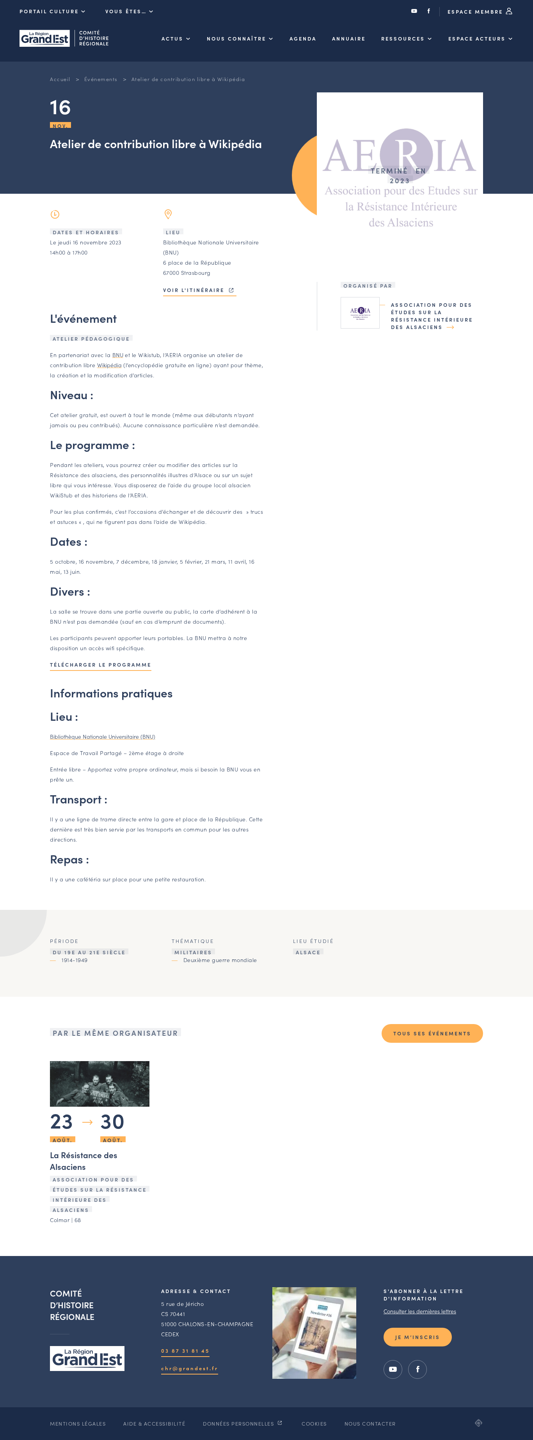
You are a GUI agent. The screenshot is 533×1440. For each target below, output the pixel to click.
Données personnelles (239, 1423)
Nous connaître (236, 38)
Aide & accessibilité (154, 1423)
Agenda (303, 38)
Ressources (403, 38)
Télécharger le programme (100, 664)
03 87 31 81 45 (185, 1350)
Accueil (60, 79)
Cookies (314, 1423)
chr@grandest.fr (189, 1368)
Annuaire (349, 38)
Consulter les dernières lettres (420, 1311)
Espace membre (476, 11)
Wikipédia (109, 365)
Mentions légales (78, 1423)
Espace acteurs (477, 38)
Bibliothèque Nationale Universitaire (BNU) (102, 736)
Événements (101, 79)
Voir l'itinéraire (195, 290)
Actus (172, 38)
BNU (117, 355)
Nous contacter (370, 1423)
